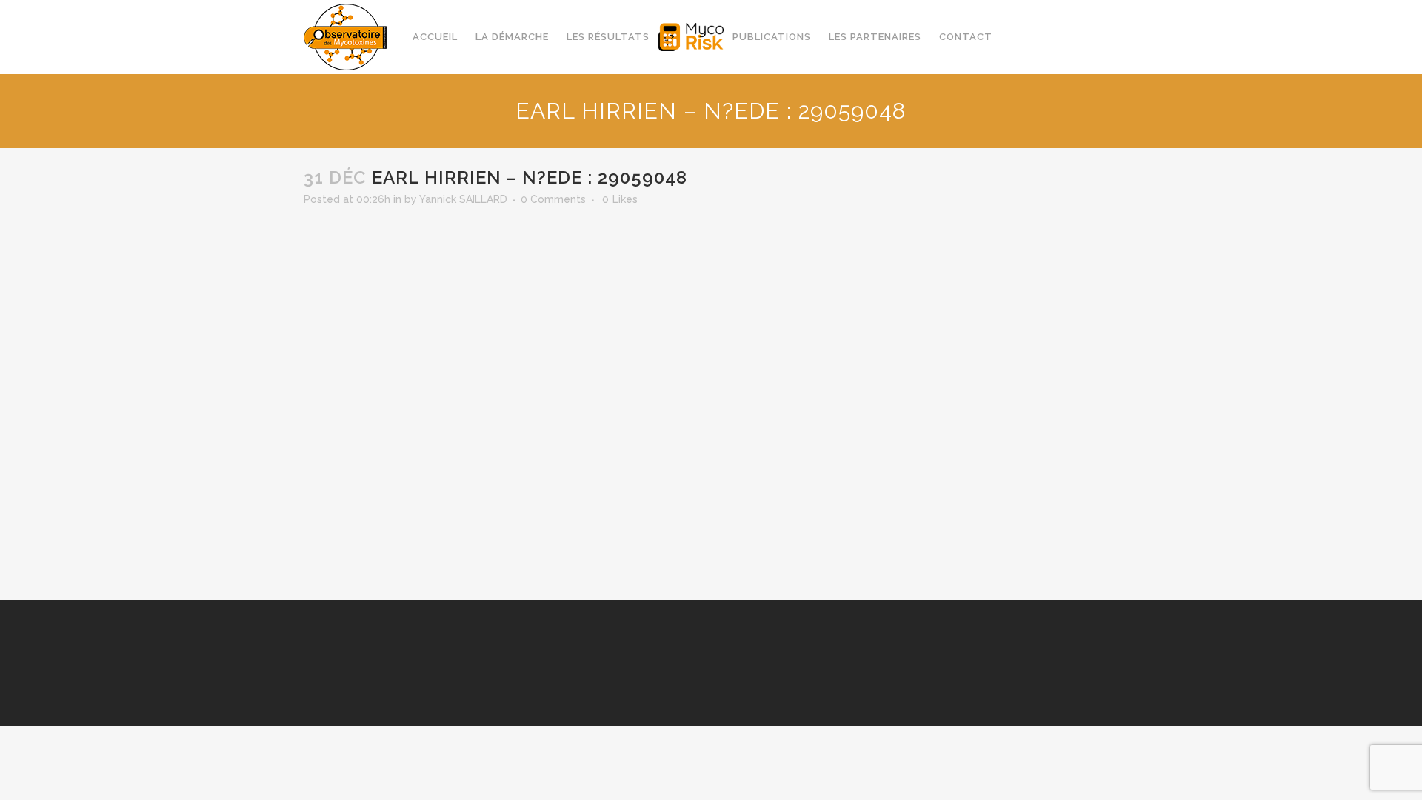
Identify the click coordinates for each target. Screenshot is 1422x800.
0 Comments (553, 199)
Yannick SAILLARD (463, 199)
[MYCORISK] (691, 37)
